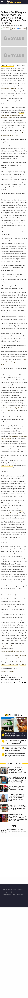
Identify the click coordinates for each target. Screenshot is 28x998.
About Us (16, 887)
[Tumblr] (22, 682)
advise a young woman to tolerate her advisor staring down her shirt (12, 115)
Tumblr (9, 664)
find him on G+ (8, 646)
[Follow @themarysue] (14, 682)
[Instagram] (20, 682)
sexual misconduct (9, 679)
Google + (23, 664)
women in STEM (16, 679)
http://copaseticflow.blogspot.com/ (12, 651)
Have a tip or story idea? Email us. (16, 829)
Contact (16, 897)
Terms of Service (12, 889)
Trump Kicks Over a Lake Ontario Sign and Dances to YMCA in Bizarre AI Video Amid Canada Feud (17, 787)
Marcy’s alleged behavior (8, 88)
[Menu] (2, 2)
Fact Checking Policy (18, 894)
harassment (20, 677)
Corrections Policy (7, 894)
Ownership (10, 897)
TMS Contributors (6, 25)
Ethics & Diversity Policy (17, 892)
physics (2, 679)
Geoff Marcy (14, 677)
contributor (8, 677)
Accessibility (20, 889)
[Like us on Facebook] (17, 682)
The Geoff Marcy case (7, 65)
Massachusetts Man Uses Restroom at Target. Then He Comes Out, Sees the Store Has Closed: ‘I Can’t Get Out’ (15, 755)
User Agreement (7, 892)
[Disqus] (14, 857)
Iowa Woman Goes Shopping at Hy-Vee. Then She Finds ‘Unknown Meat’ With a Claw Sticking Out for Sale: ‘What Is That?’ (17, 807)
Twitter (22, 662)
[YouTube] (25, 682)
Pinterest (15, 664)
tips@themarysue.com (7, 671)
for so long (15, 135)
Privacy (5, 889)
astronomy (3, 677)
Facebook (4, 664)
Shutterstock (11, 595)
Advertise (22, 887)
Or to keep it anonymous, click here (16, 831)
